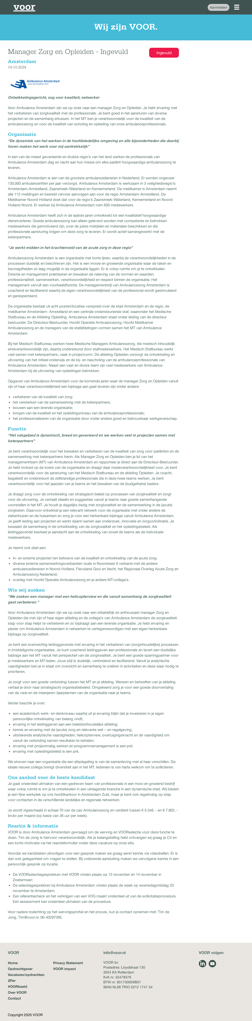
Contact (14, 998)
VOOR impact (64, 969)
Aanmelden (218, 7)
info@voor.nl (114, 952)
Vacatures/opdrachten (26, 974)
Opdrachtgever (20, 969)
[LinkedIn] (202, 963)
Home (13, 963)
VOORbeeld (17, 986)
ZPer (12, 980)
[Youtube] (212, 963)
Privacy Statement (68, 963)
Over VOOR (17, 992)
